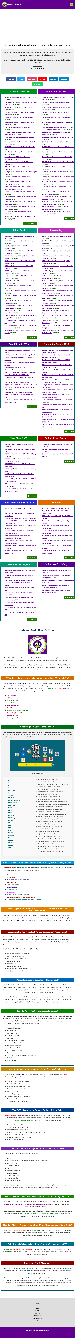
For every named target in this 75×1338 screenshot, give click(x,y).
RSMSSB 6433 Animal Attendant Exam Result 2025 (58, 162)
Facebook (11, 79)
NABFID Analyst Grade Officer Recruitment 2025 (20, 211)
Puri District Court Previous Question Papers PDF (20, 580)
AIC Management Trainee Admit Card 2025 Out (19, 286)
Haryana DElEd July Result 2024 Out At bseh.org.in (58, 177)
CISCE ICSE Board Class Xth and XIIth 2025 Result (20, 372)
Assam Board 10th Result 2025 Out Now (17, 375)
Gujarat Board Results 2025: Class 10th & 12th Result (21, 385)
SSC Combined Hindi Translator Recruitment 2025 (20, 97)
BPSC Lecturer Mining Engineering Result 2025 (57, 122)
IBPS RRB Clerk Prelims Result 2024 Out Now (56, 187)
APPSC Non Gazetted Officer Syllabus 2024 (55, 508)
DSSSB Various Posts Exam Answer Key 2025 (56, 236)
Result (37, 1308)
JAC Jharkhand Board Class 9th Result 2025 (18, 392)
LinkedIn (53, 79)
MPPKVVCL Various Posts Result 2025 (54, 127)
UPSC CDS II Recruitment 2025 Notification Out (19, 137)
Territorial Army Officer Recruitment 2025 (18, 177)
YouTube (43, 79)
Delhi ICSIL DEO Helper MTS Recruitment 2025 (19, 191)
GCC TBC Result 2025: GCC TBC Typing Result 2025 (58, 172)
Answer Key (37, 1313)
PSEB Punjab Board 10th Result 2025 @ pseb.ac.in (20, 355)
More (37, 1321)
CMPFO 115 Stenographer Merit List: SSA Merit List (58, 147)
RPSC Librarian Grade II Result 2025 (53, 129)
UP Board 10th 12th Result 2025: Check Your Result (58, 137)
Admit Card (37, 1311)
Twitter (21, 79)
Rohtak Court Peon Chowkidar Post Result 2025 (57, 152)
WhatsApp (37, 84)
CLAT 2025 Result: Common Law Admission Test (57, 167)
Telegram (64, 79)
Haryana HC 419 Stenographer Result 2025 (55, 102)
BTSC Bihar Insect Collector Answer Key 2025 (56, 251)
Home (37, 1303)
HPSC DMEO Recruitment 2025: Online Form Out (20, 147)
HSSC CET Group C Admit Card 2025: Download (19, 241)
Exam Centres (37, 1318)
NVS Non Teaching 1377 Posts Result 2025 (55, 112)
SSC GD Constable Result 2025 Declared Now (56, 142)
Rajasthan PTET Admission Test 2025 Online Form (20, 518)
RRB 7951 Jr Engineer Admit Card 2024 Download (20, 295)
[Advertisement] (37, 23)
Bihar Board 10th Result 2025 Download (17, 382)
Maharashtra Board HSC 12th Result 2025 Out (56, 117)
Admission (37, 1316)
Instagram (31, 79)
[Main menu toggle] (71, 4)
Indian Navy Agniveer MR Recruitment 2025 (19, 117)
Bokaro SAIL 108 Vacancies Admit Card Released (20, 291)
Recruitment (38, 1306)
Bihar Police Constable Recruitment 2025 (17, 127)
